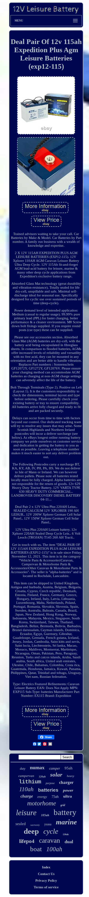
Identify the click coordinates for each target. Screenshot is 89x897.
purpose (50, 783)
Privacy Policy (46, 880)
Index (46, 867)
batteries (48, 790)
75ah (55, 797)
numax (37, 767)
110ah (26, 789)
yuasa (47, 824)
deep (31, 831)
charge (27, 796)
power (68, 790)
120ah (42, 776)
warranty (35, 824)
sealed (21, 824)
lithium (30, 782)
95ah (69, 768)
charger (66, 782)
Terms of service (46, 887)
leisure (26, 812)
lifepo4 (26, 841)
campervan (26, 776)
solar (56, 774)
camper (54, 768)
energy (42, 797)
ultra (67, 796)
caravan (49, 840)
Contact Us (46, 874)
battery (65, 812)
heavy (70, 776)
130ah (66, 834)
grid (62, 805)
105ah (45, 815)
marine (66, 822)
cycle (50, 831)
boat (36, 849)
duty (22, 768)
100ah (54, 849)
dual (69, 841)
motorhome (41, 803)
